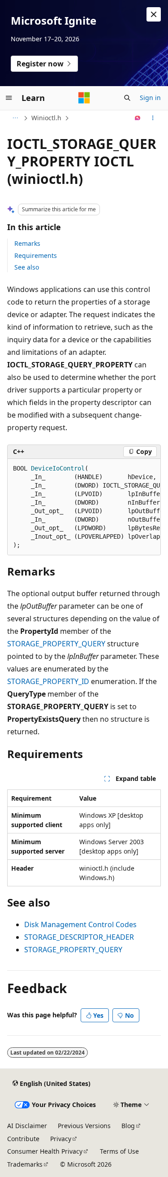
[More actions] (153, 118)
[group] (84, 507)
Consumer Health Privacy (44, 1151)
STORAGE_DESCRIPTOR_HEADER (79, 937)
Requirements (35, 255)
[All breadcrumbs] (15, 118)
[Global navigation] (9, 98)
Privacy (60, 1138)
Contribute (23, 1138)
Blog (128, 1125)
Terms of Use (119, 1151)
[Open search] (127, 98)
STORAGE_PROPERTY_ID (48, 681)
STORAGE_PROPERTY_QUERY (56, 644)
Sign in (150, 97)
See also (26, 267)
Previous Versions (84, 1125)
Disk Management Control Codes (80, 924)
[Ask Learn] (137, 118)
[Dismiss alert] (153, 14)
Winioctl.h (46, 117)
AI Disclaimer (27, 1125)
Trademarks (25, 1164)
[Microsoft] (84, 98)
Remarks (27, 243)
